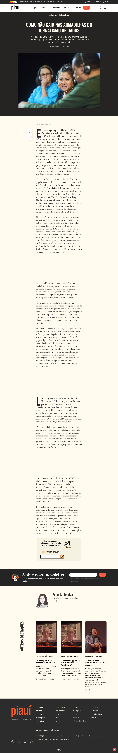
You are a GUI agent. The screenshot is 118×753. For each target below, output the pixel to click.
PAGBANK (40, 2)
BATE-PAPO (98, 2)
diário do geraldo (61, 707)
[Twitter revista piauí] (19, 741)
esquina (57, 717)
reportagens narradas (95, 709)
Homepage (40, 707)
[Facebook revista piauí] (12, 741)
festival (66, 8)
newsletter (55, 8)
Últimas (39, 714)
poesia (75, 714)
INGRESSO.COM (24, 2)
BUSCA (89, 2)
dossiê (57, 714)
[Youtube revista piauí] (25, 741)
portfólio (76, 717)
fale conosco (64, 739)
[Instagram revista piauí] (31, 741)
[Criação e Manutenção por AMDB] (59, 749)
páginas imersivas (79, 721)
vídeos (93, 717)
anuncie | (56, 739)
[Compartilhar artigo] (30, 137)
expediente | (52, 736)
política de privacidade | (44, 739)
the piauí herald (97, 714)
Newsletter (40, 721)
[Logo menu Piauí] (16, 7)
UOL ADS (59, 2)
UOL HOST (33, 2)
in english (15, 720)
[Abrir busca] (100, 7)
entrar (78, 8)
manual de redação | (72, 736)
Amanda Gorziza (63, 594)
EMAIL (107, 2)
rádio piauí (77, 711)
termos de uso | (99, 736)
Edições (39, 711)
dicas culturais (60, 711)
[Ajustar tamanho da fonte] (30, 133)
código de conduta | (87, 736)
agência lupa (55, 730)
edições (34, 8)
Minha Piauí (40, 717)
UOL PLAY (53, 2)
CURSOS (46, 2)
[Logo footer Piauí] (22, 711)
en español (27, 720)
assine (102, 575)
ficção (75, 707)
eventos (57, 721)
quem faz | (61, 736)
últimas (44, 8)
